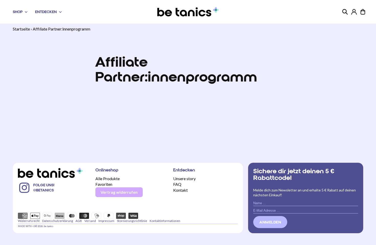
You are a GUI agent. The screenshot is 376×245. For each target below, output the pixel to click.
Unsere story (184, 178)
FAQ (177, 184)
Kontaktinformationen (165, 221)
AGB (78, 221)
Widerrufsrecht (29, 221)
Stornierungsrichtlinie (132, 221)
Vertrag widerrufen (119, 192)
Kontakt (180, 190)
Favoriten (103, 184)
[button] (19, 11)
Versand (90, 221)
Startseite (21, 28)
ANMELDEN (270, 222)
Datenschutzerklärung (57, 221)
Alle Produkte (107, 178)
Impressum (106, 221)
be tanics (48, 226)
